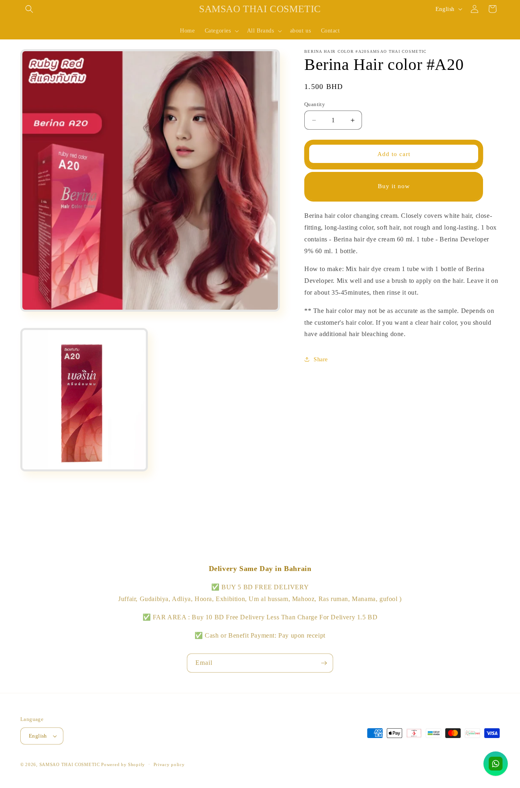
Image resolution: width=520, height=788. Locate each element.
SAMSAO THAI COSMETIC (70, 764)
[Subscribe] (324, 663)
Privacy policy (169, 764)
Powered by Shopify (123, 764)
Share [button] (321, 359)
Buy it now (394, 186)
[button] (29, 9)
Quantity (314, 104)
